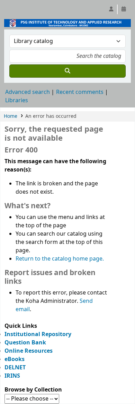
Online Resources (28, 351)
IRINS (12, 376)
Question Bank (25, 343)
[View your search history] (123, 9)
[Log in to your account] (111, 9)
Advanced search (27, 92)
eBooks (14, 359)
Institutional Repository (37, 334)
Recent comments (80, 92)
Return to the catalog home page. (60, 259)
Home (10, 116)
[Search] (67, 71)
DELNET (15, 367)
